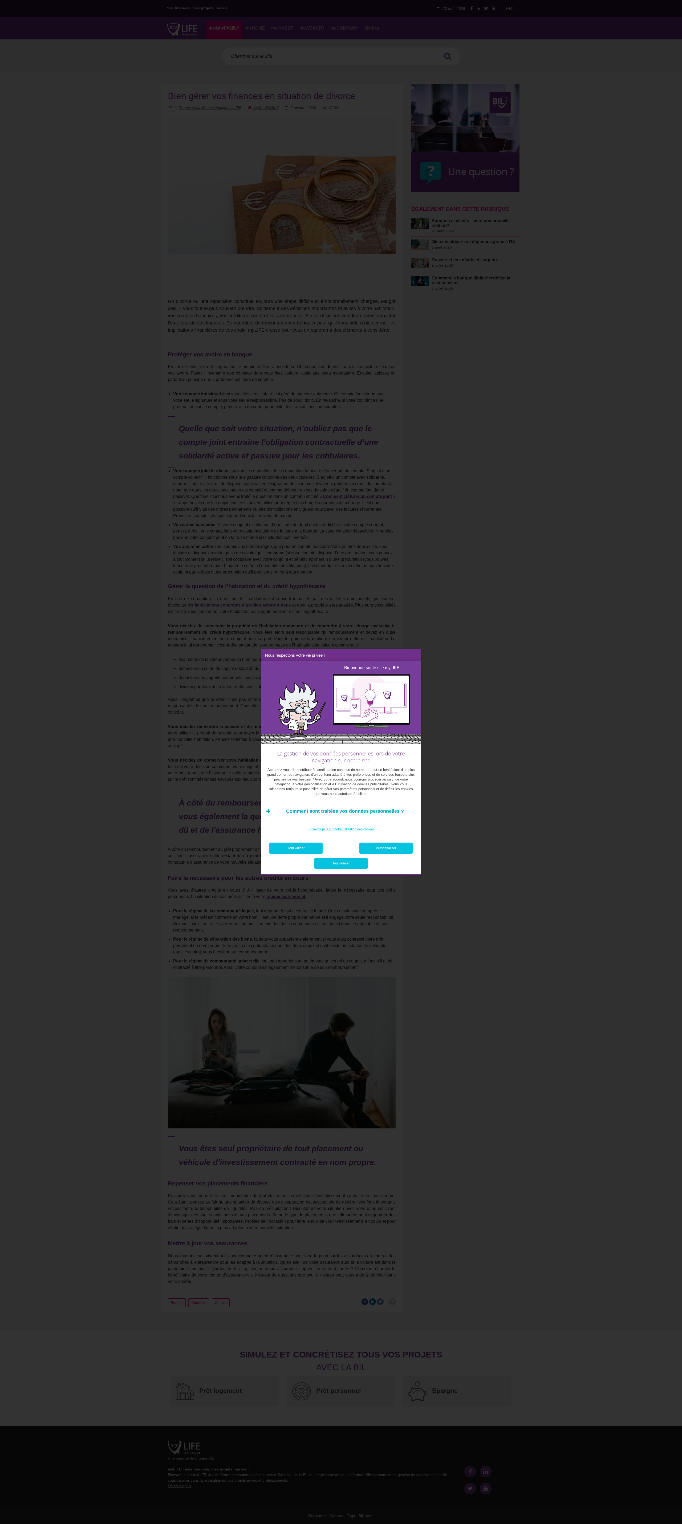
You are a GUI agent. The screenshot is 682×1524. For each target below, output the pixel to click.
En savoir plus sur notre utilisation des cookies (341, 829)
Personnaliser (386, 848)
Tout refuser (341, 863)
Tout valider (296, 848)
